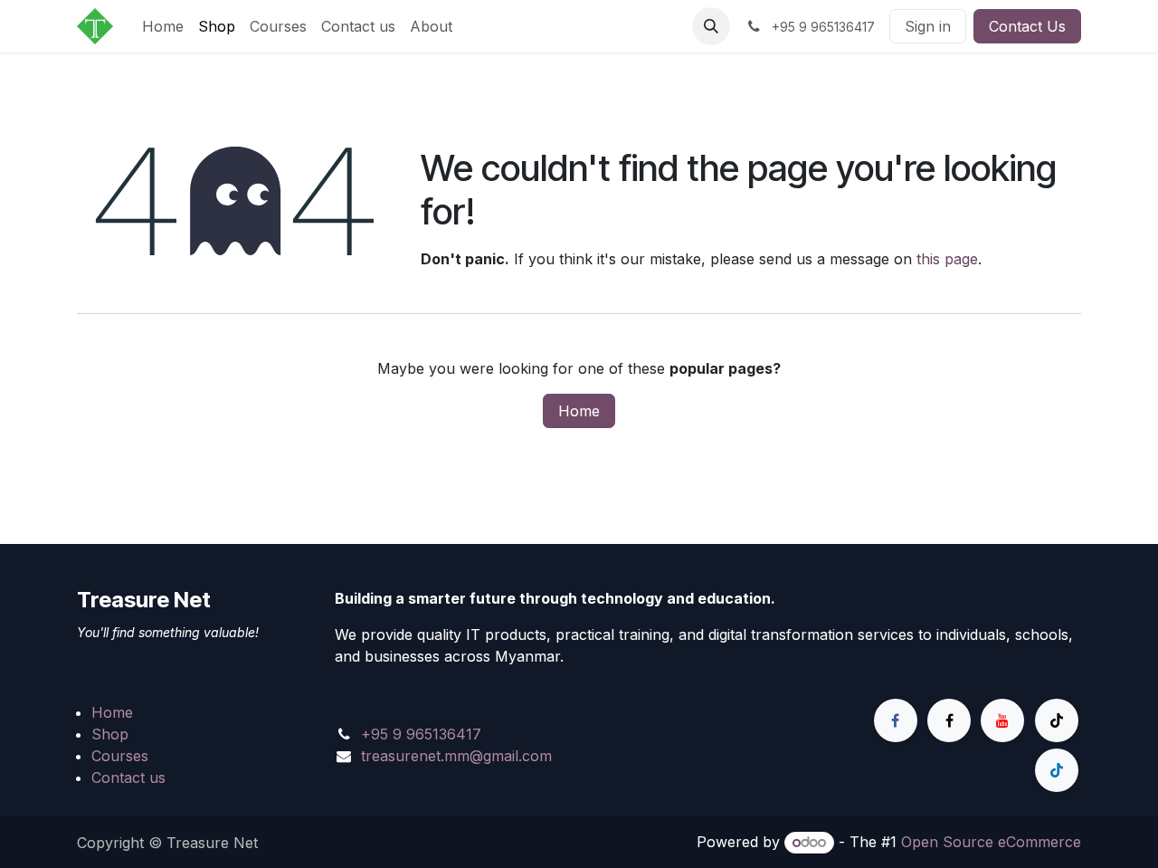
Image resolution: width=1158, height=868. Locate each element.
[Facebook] (895, 720)
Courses (119, 756)
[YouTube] (1002, 720)
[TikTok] (1056, 720)
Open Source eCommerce (991, 842)
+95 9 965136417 (421, 734)
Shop (109, 734)
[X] (949, 720)
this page (947, 259)
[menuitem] (163, 26)
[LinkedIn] (1056, 770)
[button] (711, 26)
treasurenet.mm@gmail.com (456, 756)
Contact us (128, 777)
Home (579, 411)
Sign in (928, 26)
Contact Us (1027, 26)
